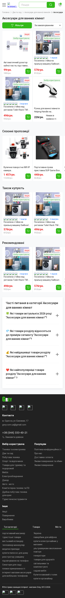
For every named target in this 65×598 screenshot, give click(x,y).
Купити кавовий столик (45, 574)
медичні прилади (11, 549)
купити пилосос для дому (15, 553)
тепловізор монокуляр (13, 545)
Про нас (38, 453)
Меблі (5, 472)
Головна (5, 12)
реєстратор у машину (13, 557)
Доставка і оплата (43, 457)
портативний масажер (13, 533)
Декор (5, 480)
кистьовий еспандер (12, 541)
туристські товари (11, 537)
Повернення (8, 515)
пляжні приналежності (13, 568)
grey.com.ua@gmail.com (14, 425)
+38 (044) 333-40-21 (15, 432)
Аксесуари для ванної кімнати (37, 12)
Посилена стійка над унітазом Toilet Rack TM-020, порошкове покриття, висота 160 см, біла (47, 224)
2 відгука (24, 104)
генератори (39, 555)
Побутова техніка (11, 457)
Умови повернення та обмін (48, 461)
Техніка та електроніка (13, 449)
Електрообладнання (12, 476)
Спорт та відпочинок (12, 461)
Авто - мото (8, 484)
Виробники (7, 519)
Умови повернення (43, 465)
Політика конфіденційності (47, 449)
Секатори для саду (11, 564)
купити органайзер (43, 578)
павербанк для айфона (45, 537)
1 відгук (53, 58)
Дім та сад (16, 12)
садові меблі (40, 570)
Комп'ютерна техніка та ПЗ (15, 488)
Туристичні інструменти (14, 499)
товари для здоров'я (44, 559)
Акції (4, 511)
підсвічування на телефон (15, 561)
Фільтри (19, 25)
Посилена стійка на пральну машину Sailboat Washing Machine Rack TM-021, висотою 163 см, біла (17, 224)
